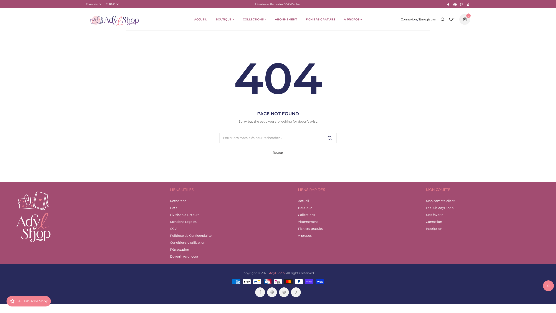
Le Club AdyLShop (439, 208)
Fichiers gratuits (310, 229)
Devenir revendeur (184, 256)
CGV (173, 229)
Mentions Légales (183, 222)
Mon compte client (440, 201)
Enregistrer (427, 19)
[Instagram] (461, 4)
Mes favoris (434, 215)
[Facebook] (448, 4)
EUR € (110, 4)
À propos (305, 236)
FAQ (173, 208)
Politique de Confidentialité (191, 236)
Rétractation (179, 249)
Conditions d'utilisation (187, 243)
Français (92, 4)
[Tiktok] (468, 4)
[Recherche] (329, 138)
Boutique (305, 208)
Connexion (409, 19)
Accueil (303, 201)
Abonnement (308, 222)
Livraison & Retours (184, 215)
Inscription (434, 229)
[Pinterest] (455, 4)
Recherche (178, 201)
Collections (306, 215)
